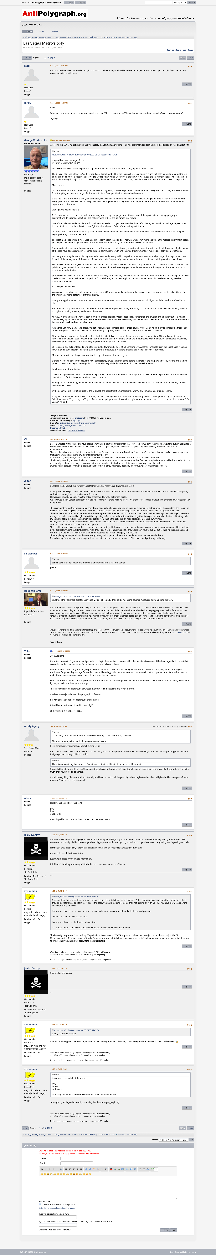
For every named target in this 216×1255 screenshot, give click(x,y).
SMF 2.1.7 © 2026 (26, 1252)
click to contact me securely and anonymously (77, 423)
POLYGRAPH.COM (178, 632)
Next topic (187, 50)
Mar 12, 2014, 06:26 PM (59, 481)
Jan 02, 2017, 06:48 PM (58, 798)
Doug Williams (32, 590)
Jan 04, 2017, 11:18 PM (58, 891)
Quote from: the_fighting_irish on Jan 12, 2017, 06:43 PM (76, 1030)
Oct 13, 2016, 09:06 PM (61, 651)
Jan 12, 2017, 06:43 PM (58, 968)
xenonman (30, 891)
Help (171, 1252)
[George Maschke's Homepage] (25, 187)
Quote (188, 84)
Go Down (27, 58)
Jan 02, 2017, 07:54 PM (58, 835)
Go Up (25, 1128)
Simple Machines (40, 1252)
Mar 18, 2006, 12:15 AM (59, 103)
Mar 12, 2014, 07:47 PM (59, 553)
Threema (54, 428)
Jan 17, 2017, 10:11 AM (58, 1069)
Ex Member (30, 553)
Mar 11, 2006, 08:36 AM (59, 66)
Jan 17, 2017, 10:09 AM (58, 1024)
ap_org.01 (77, 420)
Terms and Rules (181, 1252)
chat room (79, 418)
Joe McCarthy (32, 834)
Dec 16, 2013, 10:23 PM (58, 439)
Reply (182, 58)
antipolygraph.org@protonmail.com (71, 425)
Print (190, 58)
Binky (27, 103)
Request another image (65, 1208)
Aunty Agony (32, 726)
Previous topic (174, 50)
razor (27, 65)
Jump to (155, 1139)
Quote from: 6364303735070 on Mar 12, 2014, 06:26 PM (77, 596)
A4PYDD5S (63, 428)
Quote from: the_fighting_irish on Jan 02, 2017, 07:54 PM (76, 896)
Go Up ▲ (192, 1252)
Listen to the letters (47, 1208)
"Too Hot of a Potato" (76, 430)
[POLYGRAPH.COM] (25, 618)
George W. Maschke (35, 140)
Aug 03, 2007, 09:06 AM (61, 140)
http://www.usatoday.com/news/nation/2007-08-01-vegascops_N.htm (85, 154)
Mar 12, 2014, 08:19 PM (59, 591)
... (45, 57)
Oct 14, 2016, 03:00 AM (58, 726)
